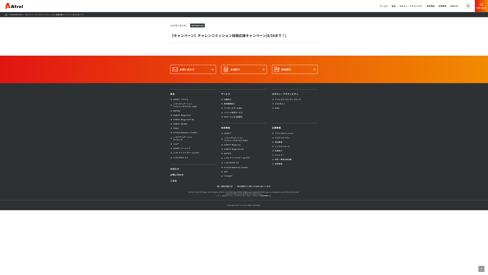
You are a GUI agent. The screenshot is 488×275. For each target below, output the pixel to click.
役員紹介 (278, 151)
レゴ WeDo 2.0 (180, 157)
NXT (226, 172)
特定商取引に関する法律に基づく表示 (254, 186)
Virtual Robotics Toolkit (185, 132)
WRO (277, 108)
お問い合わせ (481, 8)
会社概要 (278, 142)
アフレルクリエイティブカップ (288, 99)
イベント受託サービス (233, 112)
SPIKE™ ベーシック (181, 148)
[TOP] (6, 15)
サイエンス (182, 138)
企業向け (228, 99)
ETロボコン (280, 104)
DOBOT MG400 (180, 124)
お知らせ (454, 6)
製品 (394, 6)
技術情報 (431, 6)
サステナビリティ (282, 138)
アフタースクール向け (233, 108)
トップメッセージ (282, 146)
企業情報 (442, 6)
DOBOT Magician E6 (183, 119)
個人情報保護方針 (225, 186)
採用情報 (278, 164)
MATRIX (177, 111)
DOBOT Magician (182, 115)
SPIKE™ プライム (180, 99)
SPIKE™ (227, 133)
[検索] (468, 6)
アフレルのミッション (284, 133)
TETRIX (228, 176)
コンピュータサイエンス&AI (185, 105)
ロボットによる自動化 (233, 117)
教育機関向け (229, 104)
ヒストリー (279, 155)
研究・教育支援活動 (283, 159)
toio (176, 144)
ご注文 (173, 180)
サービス (225, 93)
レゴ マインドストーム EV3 (186, 153)
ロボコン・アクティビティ (411, 6)
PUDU (176, 128)
